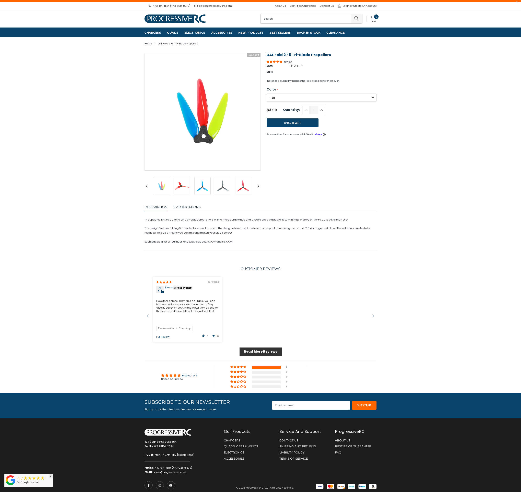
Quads (172, 32)
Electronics (194, 32)
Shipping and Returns (297, 446)
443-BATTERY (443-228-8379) (171, 6)
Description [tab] (155, 207)
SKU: (270, 65)
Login (346, 6)
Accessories (221, 32)
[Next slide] (373, 315)
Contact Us (327, 6)
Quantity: (291, 110)
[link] (148, 485)
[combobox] (306, 18)
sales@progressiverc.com (215, 6)
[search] (356, 18)
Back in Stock (308, 32)
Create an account (365, 6)
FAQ (338, 452)
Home (148, 43)
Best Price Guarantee (303, 6)
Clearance (335, 32)
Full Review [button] (163, 337)
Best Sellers (280, 32)
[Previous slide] (147, 315)
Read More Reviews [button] (260, 351)
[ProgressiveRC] (10, 485)
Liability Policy (291, 452)
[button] (275, 61)
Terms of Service (293, 458)
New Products (250, 32)
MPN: (270, 72)
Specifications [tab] (187, 207)
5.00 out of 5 (190, 375)
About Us (280, 6)
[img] (164, 282)
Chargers (152, 32)
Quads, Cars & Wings (241, 446)
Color (272, 89)
